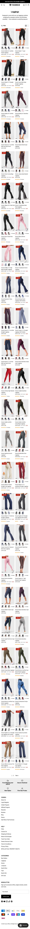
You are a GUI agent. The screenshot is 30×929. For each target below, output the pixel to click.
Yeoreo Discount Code (6, 841)
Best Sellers (4, 858)
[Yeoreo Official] (14, 5)
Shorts (3, 863)
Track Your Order (5, 839)
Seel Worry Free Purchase (7, 819)
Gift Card (3, 875)
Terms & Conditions (6, 844)
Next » (17, 775)
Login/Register (5, 802)
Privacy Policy (4, 846)
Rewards (3, 810)
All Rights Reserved (15, 923)
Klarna (3, 817)
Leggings (3, 860)
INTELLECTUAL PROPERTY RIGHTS (10, 849)
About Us (3, 800)
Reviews (3, 812)
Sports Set (3, 873)
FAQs (2, 829)
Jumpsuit (3, 865)
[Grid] (26, 26)
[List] (28, 26)
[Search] (4, 5)
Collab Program (5, 805)
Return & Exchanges (6, 836)
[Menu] (1, 5)
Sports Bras (4, 868)
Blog (2, 815)
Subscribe (6, 896)
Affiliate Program (5, 807)
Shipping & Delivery (6, 834)
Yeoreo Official (7, 923)
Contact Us (4, 831)
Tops (2, 870)
